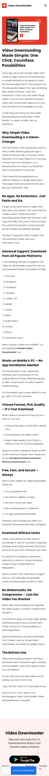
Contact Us (43, 767)
